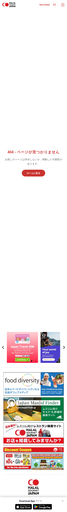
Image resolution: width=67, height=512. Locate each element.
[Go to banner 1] (28, 361)
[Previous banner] (3, 347)
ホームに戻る (33, 173)
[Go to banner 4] (39, 361)
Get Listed (44, 4)
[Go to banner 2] (32, 361)
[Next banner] (63, 347)
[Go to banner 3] (35, 361)
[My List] (55, 5)
